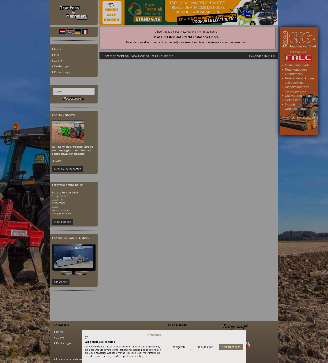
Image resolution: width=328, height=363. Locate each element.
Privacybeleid (154, 334)
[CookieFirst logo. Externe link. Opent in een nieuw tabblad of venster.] (86, 337)
